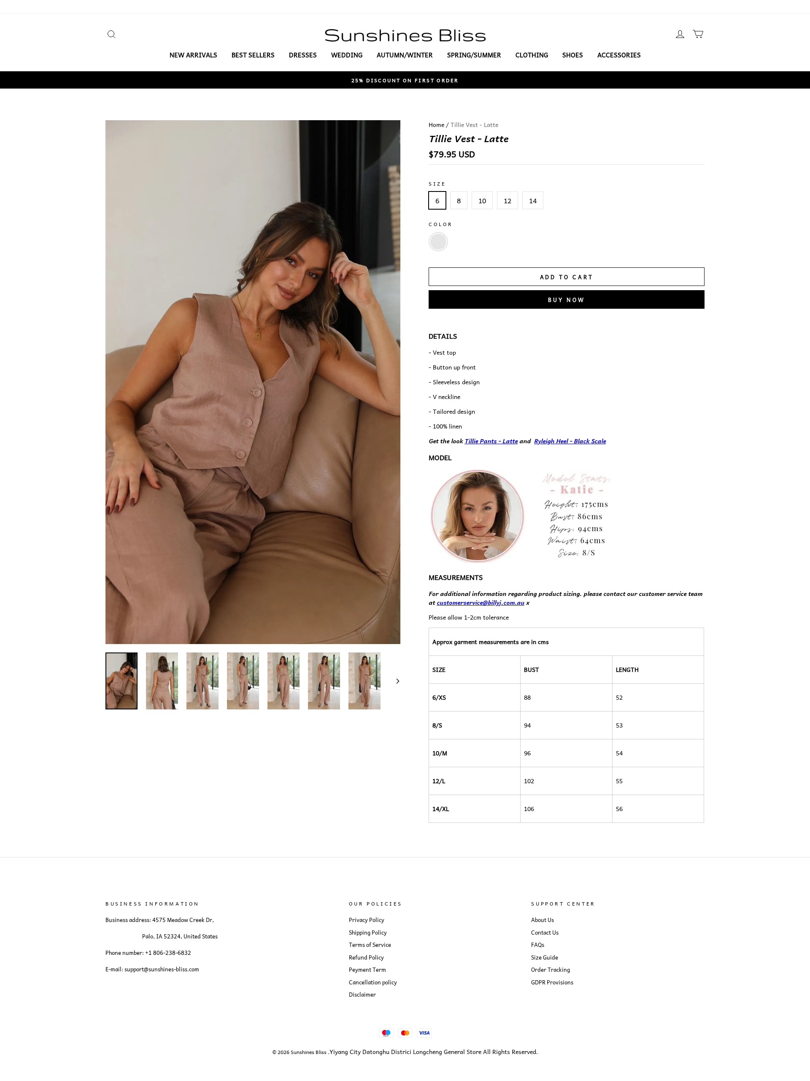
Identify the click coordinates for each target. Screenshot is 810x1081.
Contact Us (545, 932)
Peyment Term (367, 969)
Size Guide (544, 957)
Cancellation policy (373, 982)
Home (436, 124)
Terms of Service (370, 945)
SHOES (572, 55)
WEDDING (346, 55)
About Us (542, 920)
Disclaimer (362, 994)
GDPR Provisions (552, 982)
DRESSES (303, 55)
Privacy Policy (366, 920)
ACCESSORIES (619, 55)
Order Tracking (550, 969)
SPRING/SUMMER (474, 55)
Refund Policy (366, 957)
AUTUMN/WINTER (405, 55)
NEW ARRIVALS (193, 55)
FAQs (537, 945)
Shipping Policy (368, 932)
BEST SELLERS (253, 55)
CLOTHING (532, 55)
